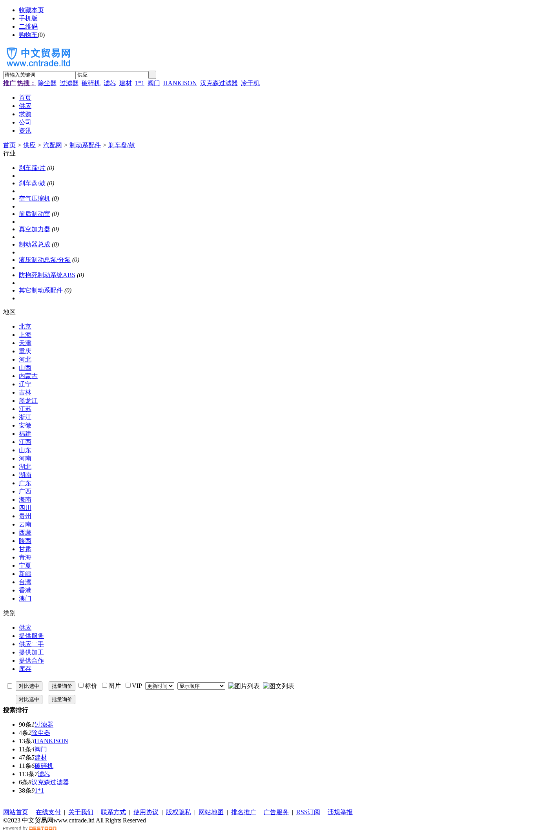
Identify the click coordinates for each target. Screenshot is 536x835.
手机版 (28, 18)
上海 (25, 334)
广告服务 (276, 812)
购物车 (28, 34)
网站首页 (15, 812)
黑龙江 (28, 400)
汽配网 (52, 145)
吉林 (25, 392)
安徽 (25, 425)
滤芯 (110, 83)
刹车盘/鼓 (121, 145)
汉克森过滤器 (219, 83)
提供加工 (31, 652)
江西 (25, 442)
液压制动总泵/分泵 (45, 259)
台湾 (25, 582)
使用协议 (146, 812)
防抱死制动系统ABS (47, 275)
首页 (9, 145)
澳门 (25, 598)
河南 (25, 458)
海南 (25, 499)
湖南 (25, 474)
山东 (25, 450)
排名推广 (243, 812)
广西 (25, 491)
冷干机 (250, 83)
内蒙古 (28, 376)
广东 (25, 483)
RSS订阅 (308, 812)
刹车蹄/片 (32, 167)
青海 (25, 557)
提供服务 (31, 635)
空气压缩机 (34, 198)
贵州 (25, 516)
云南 (25, 524)
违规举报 (340, 812)
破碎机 (91, 83)
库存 (25, 668)
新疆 (25, 573)
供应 (29, 145)
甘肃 (25, 549)
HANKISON (180, 83)
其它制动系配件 (41, 290)
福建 (25, 433)
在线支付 (48, 812)
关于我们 (80, 812)
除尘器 (47, 83)
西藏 (25, 532)
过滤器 (69, 83)
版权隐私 (178, 812)
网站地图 (211, 812)
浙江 (25, 417)
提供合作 (31, 660)
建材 (125, 83)
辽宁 (25, 384)
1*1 (139, 83)
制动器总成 (34, 244)
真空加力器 (34, 229)
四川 (25, 507)
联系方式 (113, 812)
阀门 (154, 83)
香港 (25, 590)
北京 (25, 326)
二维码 (28, 26)
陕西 (25, 540)
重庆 (25, 351)
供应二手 (31, 644)
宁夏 (25, 565)
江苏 (25, 409)
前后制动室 (34, 213)
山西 (25, 367)
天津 (25, 343)
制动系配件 (85, 145)
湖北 (25, 466)
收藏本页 (31, 10)
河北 (25, 359)
